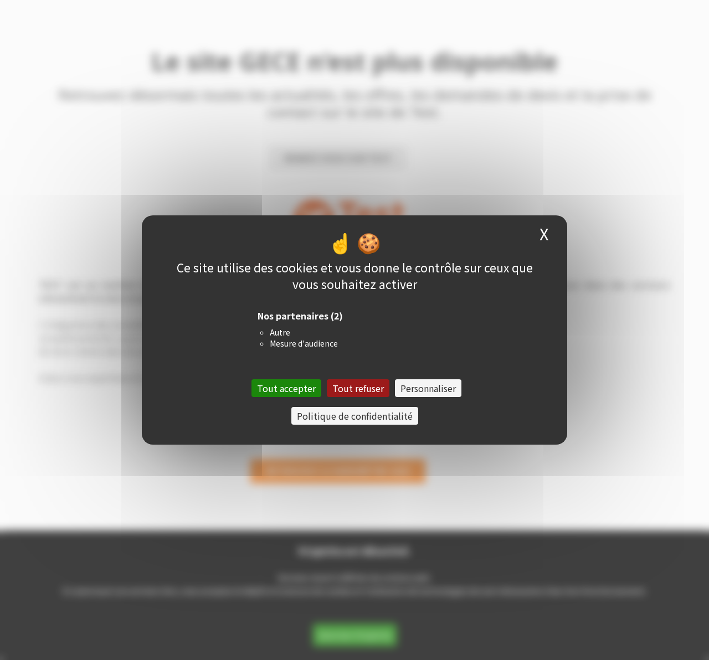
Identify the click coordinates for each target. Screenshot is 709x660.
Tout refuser (358, 388)
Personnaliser (428, 388)
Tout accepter (286, 388)
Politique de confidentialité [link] (355, 415)
